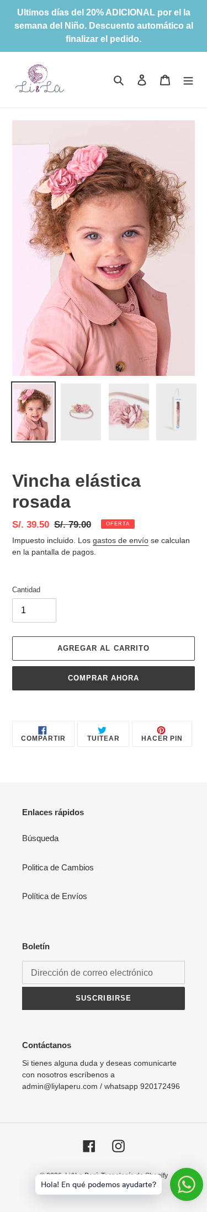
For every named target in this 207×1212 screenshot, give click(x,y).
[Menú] (188, 80)
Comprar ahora (104, 678)
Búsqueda (40, 838)
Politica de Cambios (58, 867)
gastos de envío (120, 540)
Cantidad (26, 590)
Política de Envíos (54, 896)
